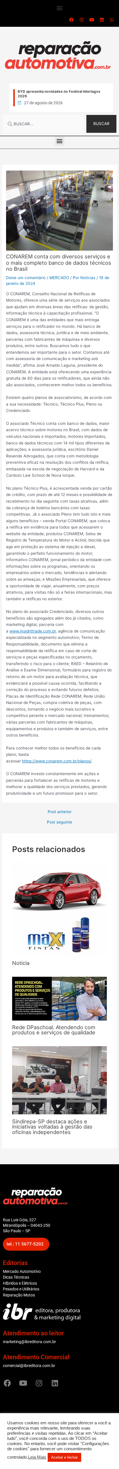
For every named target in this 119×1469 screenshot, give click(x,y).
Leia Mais (37, 1457)
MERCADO (59, 277)
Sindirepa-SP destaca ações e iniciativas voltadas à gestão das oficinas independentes (52, 1126)
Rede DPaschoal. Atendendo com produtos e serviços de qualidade (53, 1030)
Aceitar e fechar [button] (64, 1457)
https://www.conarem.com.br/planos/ (56, 761)
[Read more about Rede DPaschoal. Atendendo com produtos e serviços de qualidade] (59, 998)
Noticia (20, 963)
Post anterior (60, 812)
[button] (59, 7)
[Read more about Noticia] (59, 908)
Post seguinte (59, 822)
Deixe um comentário (26, 277)
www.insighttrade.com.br (33, 631)
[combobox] (43, 124)
